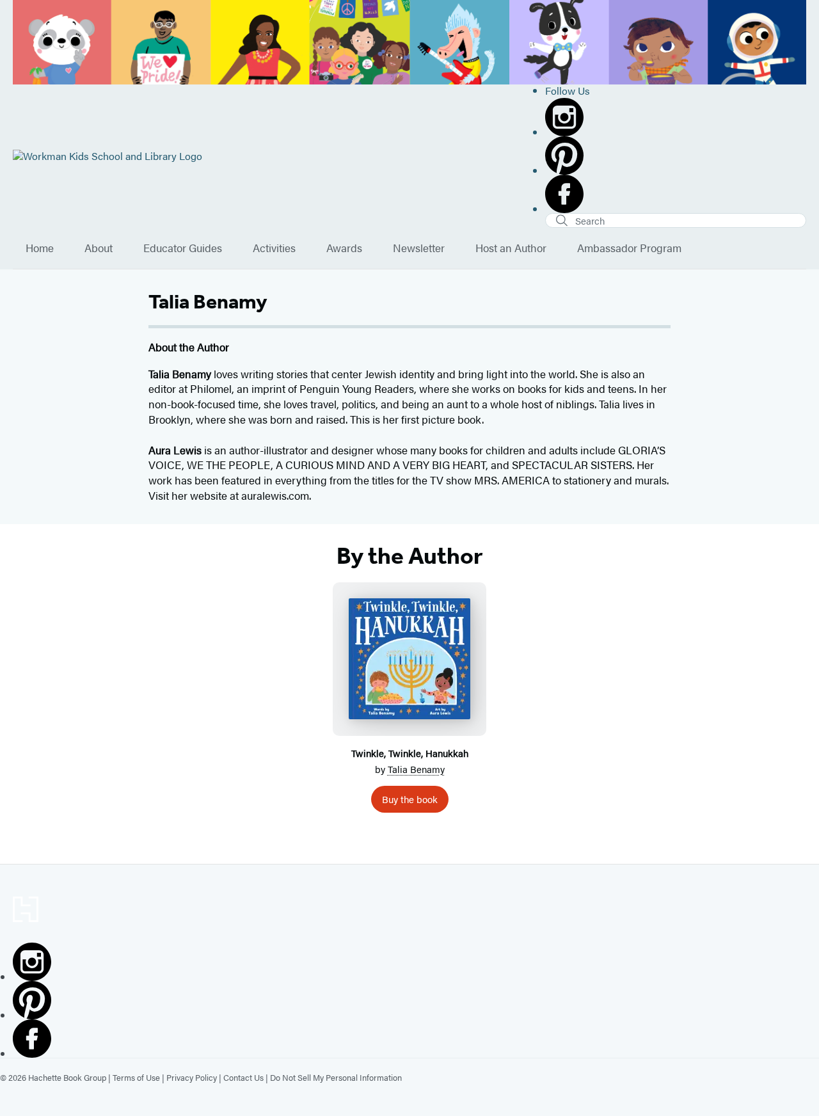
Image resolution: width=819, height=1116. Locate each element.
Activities (274, 248)
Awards (344, 248)
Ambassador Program (629, 248)
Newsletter (419, 248)
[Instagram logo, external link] (675, 117)
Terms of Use (136, 1077)
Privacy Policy (191, 1077)
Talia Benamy (416, 769)
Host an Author (510, 248)
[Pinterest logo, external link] (675, 155)
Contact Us (243, 1077)
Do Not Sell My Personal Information (336, 1077)
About (98, 248)
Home (40, 248)
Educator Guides (182, 248)
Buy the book (410, 799)
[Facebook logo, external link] (675, 194)
